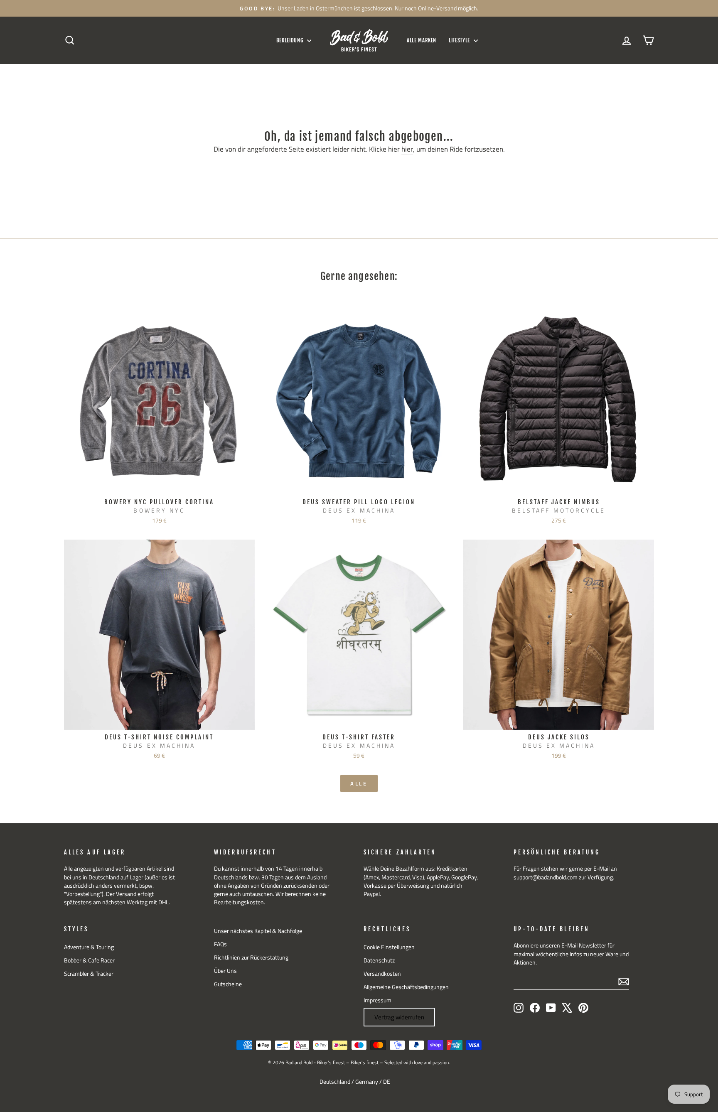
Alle (359, 783)
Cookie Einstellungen (389, 947)
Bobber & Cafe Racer (89, 960)
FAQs (220, 944)
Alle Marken (421, 40)
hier (407, 150)
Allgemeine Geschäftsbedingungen (406, 987)
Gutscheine (228, 984)
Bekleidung (290, 40)
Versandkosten (382, 973)
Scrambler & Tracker (88, 973)
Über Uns (225, 970)
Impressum (377, 1000)
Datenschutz (379, 960)
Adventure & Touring (89, 947)
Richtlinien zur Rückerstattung (251, 957)
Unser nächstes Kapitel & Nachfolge (258, 930)
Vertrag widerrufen (399, 1017)
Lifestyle (460, 40)
